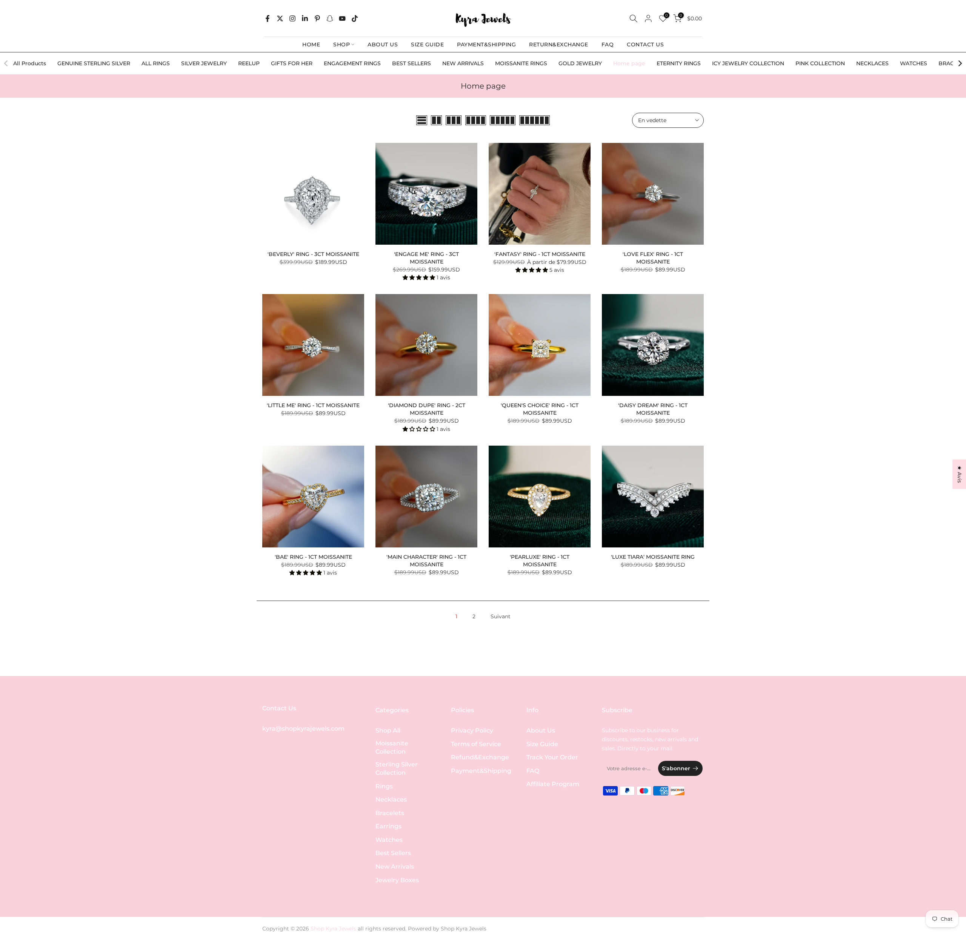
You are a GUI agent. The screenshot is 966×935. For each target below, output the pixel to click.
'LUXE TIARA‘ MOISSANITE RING (653, 556)
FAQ (607, 44)
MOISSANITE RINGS (521, 63)
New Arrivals (394, 866)
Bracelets (389, 813)
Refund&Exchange (480, 757)
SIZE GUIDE (427, 44)
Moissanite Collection (391, 747)
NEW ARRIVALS (463, 63)
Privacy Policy (472, 730)
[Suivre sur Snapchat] (329, 18)
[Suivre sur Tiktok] (354, 18)
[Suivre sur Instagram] (292, 18)
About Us (540, 730)
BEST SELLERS (411, 63)
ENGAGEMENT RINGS (352, 63)
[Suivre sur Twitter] (280, 18)
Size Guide (542, 744)
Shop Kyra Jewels (463, 928)
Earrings (388, 826)
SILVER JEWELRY (204, 63)
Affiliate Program (552, 784)
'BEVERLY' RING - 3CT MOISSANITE (313, 254)
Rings (384, 786)
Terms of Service (476, 744)
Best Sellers (393, 853)
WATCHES (913, 63)
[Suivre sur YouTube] (342, 18)
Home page (629, 63)
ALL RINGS (156, 63)
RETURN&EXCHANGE (558, 44)
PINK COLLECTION (820, 63)
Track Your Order (552, 757)
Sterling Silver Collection (396, 768)
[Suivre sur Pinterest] (317, 18)
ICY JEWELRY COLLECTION (748, 63)
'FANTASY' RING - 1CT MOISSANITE (539, 254)
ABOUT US (383, 44)
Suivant (501, 616)
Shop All (387, 730)
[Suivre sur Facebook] (267, 18)
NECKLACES (872, 63)
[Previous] (6, 63)
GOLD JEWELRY (580, 63)
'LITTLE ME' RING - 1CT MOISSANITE (313, 405)
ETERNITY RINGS (679, 63)
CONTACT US (645, 44)
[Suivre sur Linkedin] (304, 18)
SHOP (341, 44)
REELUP (249, 63)
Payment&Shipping (481, 770)
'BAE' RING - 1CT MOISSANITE (313, 556)
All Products (29, 63)
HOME (311, 44)
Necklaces (391, 799)
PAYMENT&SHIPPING (486, 44)
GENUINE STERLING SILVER (93, 63)
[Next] (959, 63)
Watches (389, 839)
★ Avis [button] (959, 474)
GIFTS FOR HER (291, 63)
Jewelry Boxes (397, 880)
